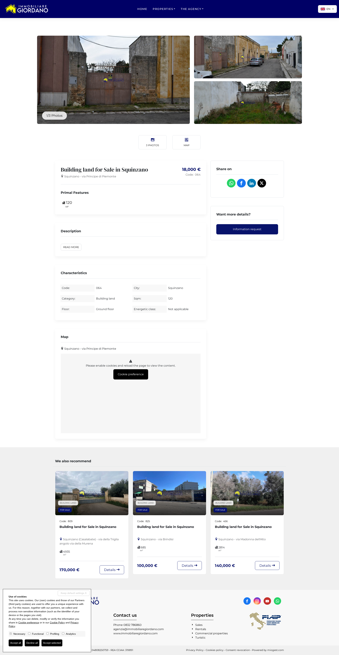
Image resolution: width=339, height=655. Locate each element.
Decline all (32, 642)
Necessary (19, 633)
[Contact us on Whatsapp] (277, 601)
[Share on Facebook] (241, 183)
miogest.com (275, 650)
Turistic (200, 637)
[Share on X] (261, 183)
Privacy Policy (195, 650)
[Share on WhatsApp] (231, 183)
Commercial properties (211, 633)
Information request (247, 229)
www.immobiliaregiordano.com (135, 633)
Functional (38, 633)
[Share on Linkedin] (251, 183)
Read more (71, 247)
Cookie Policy (57, 622)
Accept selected (52, 642)
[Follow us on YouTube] (267, 601)
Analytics (71, 633)
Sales (199, 625)
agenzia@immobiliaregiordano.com (138, 629)
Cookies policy (215, 650)
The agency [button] (191, 9)
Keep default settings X (74, 593)
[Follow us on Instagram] (257, 601)
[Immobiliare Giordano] (26, 9)
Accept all (15, 642)
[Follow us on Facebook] (247, 601)
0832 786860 (132, 625)
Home (142, 9)
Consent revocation (238, 650)
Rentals (200, 629)
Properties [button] (163, 9)
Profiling (54, 633)
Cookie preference (131, 374)
